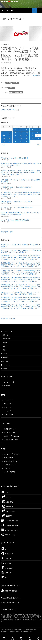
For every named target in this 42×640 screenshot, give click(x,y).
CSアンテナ (8, 468)
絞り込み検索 (8, 458)
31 (27, 141)
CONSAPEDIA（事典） (12, 521)
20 (4, 138)
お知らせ (5, 335)
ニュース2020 (5, 44)
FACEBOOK (9, 554)
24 (27, 138)
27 (4, 141)
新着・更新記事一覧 (10, 461)
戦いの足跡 (5, 361)
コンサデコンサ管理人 (17, 252)
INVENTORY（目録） (12, 530)
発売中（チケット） (8, 338)
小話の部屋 (5, 357)
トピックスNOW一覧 (11, 439)
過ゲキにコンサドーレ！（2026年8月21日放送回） (17, 207)
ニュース (4, 353)
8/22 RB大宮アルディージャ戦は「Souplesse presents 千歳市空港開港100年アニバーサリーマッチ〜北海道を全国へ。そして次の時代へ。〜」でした (21, 194)
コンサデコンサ (7, 10)
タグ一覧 (7, 385)
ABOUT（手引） (10, 535)
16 (21, 136)
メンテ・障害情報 (9, 472)
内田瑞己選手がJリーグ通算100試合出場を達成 (16, 187)
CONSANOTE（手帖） (12, 525)
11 (32, 133)
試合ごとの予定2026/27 (11, 436)
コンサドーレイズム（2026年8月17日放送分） (16, 220)
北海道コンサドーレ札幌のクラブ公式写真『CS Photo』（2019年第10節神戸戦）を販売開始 (20, 53)
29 (15, 141)
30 (21, 141)
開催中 (5, 346)
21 (9, 138)
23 (21, 138)
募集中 (5, 350)
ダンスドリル (8, 414)
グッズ (8, 82)
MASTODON (9, 568)
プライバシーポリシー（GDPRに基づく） (12, 629)
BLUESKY (8, 563)
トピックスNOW (7, 331)
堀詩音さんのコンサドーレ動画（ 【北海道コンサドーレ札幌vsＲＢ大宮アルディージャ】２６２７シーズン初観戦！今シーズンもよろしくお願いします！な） (21, 172)
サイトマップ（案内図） (12, 454)
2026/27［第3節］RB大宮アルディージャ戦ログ (16, 202)
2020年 (9, 110)
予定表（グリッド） (10, 429)
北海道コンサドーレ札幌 (16, 92)
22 (15, 138)
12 (38, 133)
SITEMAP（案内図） (11, 591)
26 (38, 138)
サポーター (15, 82)
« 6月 (3, 144)
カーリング (7, 411)
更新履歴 (4, 368)
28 (9, 141)
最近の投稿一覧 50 (7, 232)
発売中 (5, 342)
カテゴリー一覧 (9, 382)
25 (32, 138)
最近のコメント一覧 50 (8, 318)
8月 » (38, 144)
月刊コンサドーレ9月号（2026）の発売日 (14, 158)
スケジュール (6, 365)
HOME (3, 110)
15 (15, 136)
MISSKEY (8, 573)
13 (4, 136)
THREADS (8, 558)
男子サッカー (8, 400)
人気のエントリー (9, 465)
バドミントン (8, 407)
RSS (6, 577)
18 (32, 136)
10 (27, 133)
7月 (14, 110)
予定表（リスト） (9, 432)
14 (9, 136)
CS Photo (11, 87)
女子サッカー (8, 404)
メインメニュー (39, 10)
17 (27, 136)
